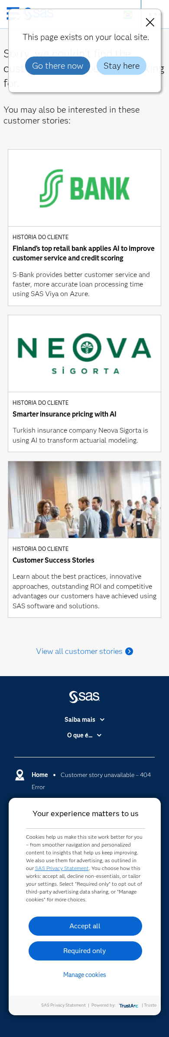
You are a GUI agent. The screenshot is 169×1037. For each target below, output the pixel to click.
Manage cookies (84, 975)
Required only (84, 951)
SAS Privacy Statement (62, 868)
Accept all (85, 926)
